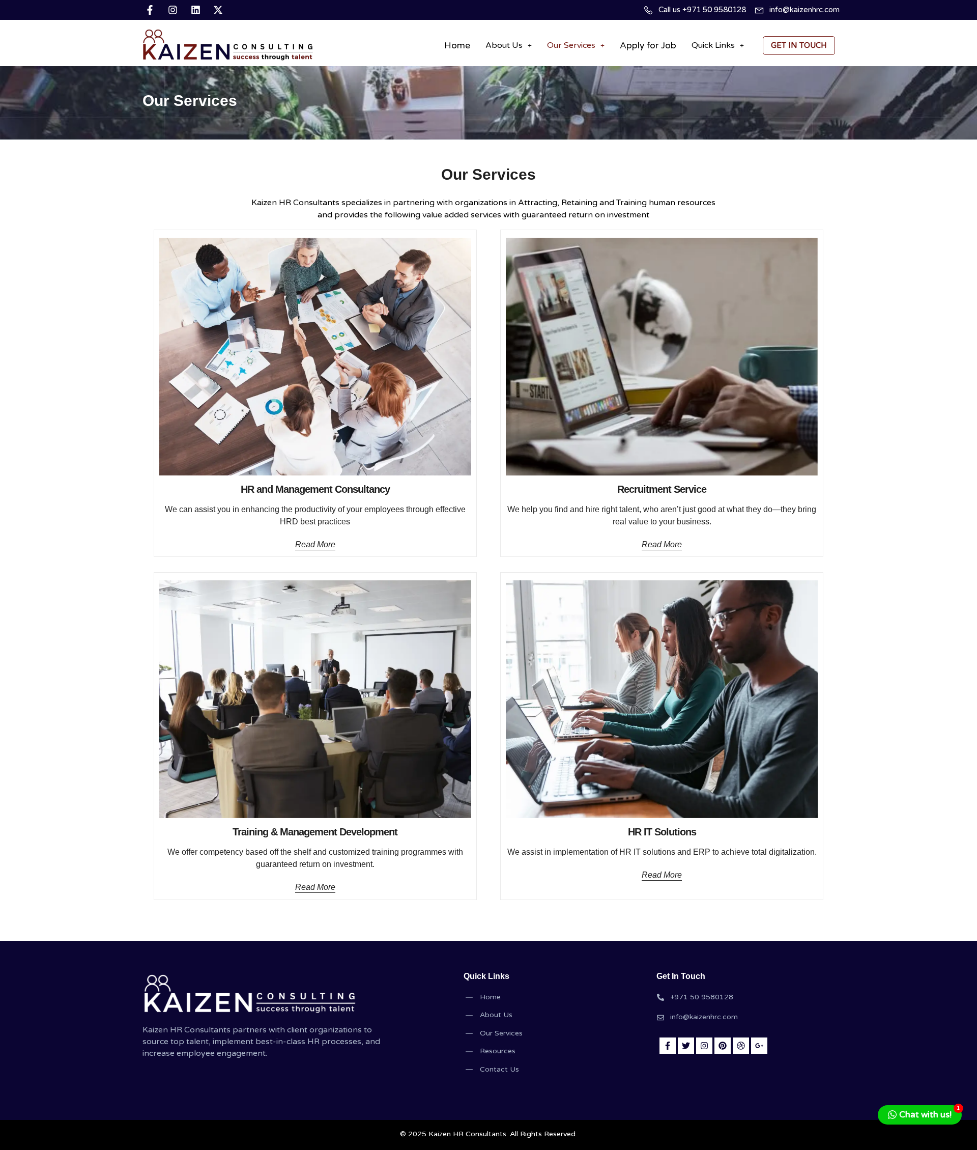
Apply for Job (648, 45)
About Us (504, 45)
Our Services (571, 45)
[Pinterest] (722, 1045)
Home (457, 45)
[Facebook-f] (667, 1045)
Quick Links (713, 45)
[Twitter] (686, 1045)
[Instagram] (704, 1045)
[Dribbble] (741, 1045)
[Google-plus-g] (759, 1045)
